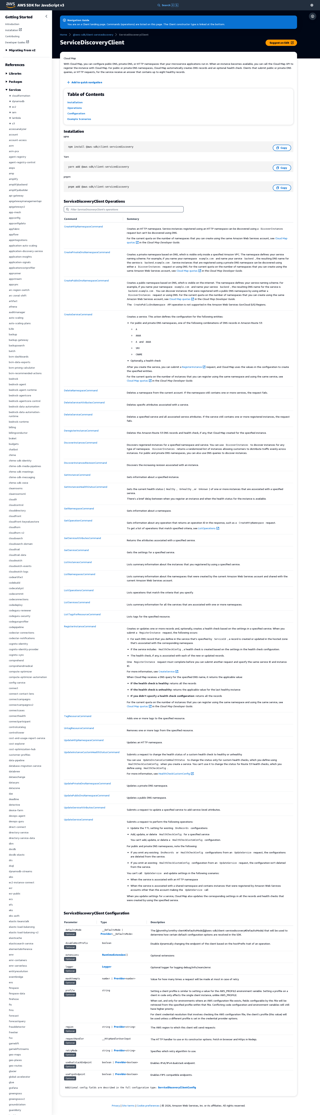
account (13, 134)
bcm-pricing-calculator (22, 367)
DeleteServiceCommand (78, 414)
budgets (14, 443)
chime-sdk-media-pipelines (25, 466)
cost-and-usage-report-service (27, 738)
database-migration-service (25, 765)
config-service (17, 682)
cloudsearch (16, 538)
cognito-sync (16, 654)
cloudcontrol (16, 504)
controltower (16, 732)
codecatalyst (16, 588)
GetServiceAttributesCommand (82, 538)
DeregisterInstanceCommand (81, 430)
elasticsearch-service (21, 943)
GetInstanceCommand (77, 474)
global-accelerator (19, 1076)
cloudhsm (14, 527)
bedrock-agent (17, 384)
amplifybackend (18, 184)
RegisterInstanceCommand (80, 626)
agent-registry (17, 156)
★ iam (12, 112)
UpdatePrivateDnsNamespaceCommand (87, 783)
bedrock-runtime (19, 421)
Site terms (128, 1105)
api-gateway (16, 195)
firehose (14, 998)
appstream (15, 278)
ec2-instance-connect (21, 882)
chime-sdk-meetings (21, 471)
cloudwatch (15, 560)
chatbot (13, 449)
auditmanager (17, 312)
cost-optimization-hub (22, 749)
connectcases (17, 710)
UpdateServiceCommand (78, 819)
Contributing (12, 36)
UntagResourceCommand (79, 728)
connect (13, 688)
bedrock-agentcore (20, 395)
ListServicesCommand (77, 602)
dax (11, 793)
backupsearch (17, 345)
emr (11, 954)
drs (11, 860)
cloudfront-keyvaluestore (24, 521)
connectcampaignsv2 (21, 704)
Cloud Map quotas (187, 270)
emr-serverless (18, 965)
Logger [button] (106, 966)
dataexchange (17, 776)
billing (12, 427)
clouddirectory (17, 510)
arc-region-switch (19, 289)
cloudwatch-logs (18, 571)
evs (11, 982)
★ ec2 (12, 106)
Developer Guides (15, 42)
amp (11, 173)
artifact (13, 301)
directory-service (19, 832)
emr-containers (18, 960)
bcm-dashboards (19, 356)
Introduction (12, 24)
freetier (13, 1032)
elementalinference (20, 949)
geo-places (15, 1060)
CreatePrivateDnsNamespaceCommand (87, 252)
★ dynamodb (16, 101)
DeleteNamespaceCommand (81, 390)
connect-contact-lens (21, 693)
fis (10, 1004)
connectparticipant (20, 721)
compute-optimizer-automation (28, 677)
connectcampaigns (20, 699)
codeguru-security (19, 615)
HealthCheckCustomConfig (174, 773)
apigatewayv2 (17, 206)
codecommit (16, 593)
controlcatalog (17, 726)
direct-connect (17, 826)
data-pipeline (16, 760)
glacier (12, 1071)
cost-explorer (17, 743)
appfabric (14, 228)
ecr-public (14, 893)
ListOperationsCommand (79, 590)
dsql (11, 865)
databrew (14, 771)
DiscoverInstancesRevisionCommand (85, 462)
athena (13, 306)
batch (12, 350)
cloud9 (13, 499)
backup (13, 334)
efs (11, 904)
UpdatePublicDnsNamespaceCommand (86, 795)
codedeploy (15, 604)
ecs (11, 899)
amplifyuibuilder (18, 190)
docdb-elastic (17, 854)
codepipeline (16, 627)
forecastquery (17, 1021)
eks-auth (14, 915)
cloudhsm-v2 (16, 532)
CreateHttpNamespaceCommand (83, 226)
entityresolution (18, 971)
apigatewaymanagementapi (25, 201)
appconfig (14, 217)
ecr (10, 887)
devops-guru (16, 821)
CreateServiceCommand (78, 314)
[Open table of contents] (312, 16)
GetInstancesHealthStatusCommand (85, 486)
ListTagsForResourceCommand (82, 614)
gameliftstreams (19, 1048)
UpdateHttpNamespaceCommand (84, 740)
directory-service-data (22, 837)
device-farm (16, 810)
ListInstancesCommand (78, 562)
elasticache (15, 937)
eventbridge (16, 976)
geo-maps (15, 1054)
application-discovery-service (26, 251)
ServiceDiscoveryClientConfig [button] (177, 1087)
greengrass (15, 1093)
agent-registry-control (22, 162)
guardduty (15, 1109)
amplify (13, 178)
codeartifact (16, 577)
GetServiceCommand (76, 550)
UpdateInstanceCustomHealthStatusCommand (91, 752)
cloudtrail (14, 549)
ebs (11, 876)
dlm (11, 843)
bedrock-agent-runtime (23, 389)
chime (12, 454)
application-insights (20, 256)
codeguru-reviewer (20, 610)
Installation (11, 30)
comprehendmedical (21, 665)
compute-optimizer (20, 671)
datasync (14, 782)
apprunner (15, 273)
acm (11, 145)
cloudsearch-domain (21, 543)
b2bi (11, 328)
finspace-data (17, 993)
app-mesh (15, 212)
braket (12, 438)
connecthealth (17, 715)
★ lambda (15, 117)
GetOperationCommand (78, 520)
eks (11, 910)
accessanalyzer (17, 128)
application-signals (20, 262)
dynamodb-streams (20, 871)
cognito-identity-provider (24, 649)
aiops (12, 167)
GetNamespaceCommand (79, 508)
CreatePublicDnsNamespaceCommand (86, 280)
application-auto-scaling (23, 245)
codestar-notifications (22, 638)
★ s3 (12, 123)
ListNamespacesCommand (79, 574)
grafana (13, 1087)
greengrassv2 (17, 1098)
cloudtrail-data (17, 554)
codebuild (14, 582)
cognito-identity (18, 643)
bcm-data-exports (19, 362)
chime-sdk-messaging (22, 477)
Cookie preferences (148, 1105)
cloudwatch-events (20, 565)
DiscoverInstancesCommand (80, 442)
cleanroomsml (17, 493)
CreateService (167, 671)
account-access (18, 140)
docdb (12, 849)
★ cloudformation (19, 95)
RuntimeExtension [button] (113, 954)
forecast (14, 1015)
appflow (14, 234)
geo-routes (15, 1065)
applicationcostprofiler (22, 267)
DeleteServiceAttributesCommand (84, 402)
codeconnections (19, 599)
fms (11, 1010)
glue (11, 1082)
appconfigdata (17, 223)
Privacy (116, 1105)
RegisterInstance (192, 366)
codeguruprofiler (19, 621)
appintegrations (18, 239)
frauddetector (17, 1026)
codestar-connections (21, 632)
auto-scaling (16, 317)
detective (14, 804)
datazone (14, 788)
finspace (14, 987)
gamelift (14, 1043)
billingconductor (18, 432)
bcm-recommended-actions (25, 373)
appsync (13, 284)
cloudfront (15, 516)
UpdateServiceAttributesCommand (84, 807)
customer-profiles (19, 754)
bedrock (13, 378)
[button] (311, 5)
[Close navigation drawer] (46, 16)
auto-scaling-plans (20, 323)
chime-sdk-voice (18, 482)
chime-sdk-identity (20, 460)
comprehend (16, 660)
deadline (14, 799)
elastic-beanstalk (19, 921)
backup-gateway (18, 339)
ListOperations (207, 528)
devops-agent (17, 815)
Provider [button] (106, 933)
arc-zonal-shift (17, 295)
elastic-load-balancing (22, 926)
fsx (11, 1037)
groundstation (17, 1104)
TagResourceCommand (77, 716)
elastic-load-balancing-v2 (24, 932)
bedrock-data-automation (24, 406)
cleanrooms (16, 488)
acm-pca (14, 151)
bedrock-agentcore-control (25, 400)
